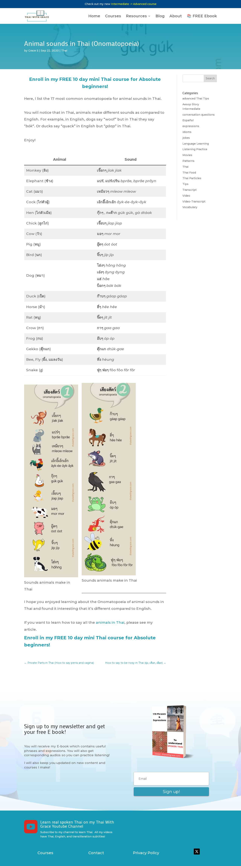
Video (186, 195)
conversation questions (198, 114)
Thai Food (189, 172)
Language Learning (195, 143)
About (175, 16)
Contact (96, 853)
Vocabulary (189, 207)
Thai (64, 50)
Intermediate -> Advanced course (133, 4)
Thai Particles (191, 178)
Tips (185, 184)
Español (188, 120)
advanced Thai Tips (195, 98)
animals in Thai (110, 622)
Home (94, 16)
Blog (160, 16)
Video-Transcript (193, 201)
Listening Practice (194, 149)
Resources (136, 16)
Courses (113, 16)
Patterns (188, 161)
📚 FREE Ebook (202, 16)
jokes (186, 137)
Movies (187, 155)
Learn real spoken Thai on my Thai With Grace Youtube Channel (77, 824)
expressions (190, 126)
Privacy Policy (146, 853)
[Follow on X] (197, 852)
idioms (186, 132)
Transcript (189, 190)
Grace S (33, 50)
